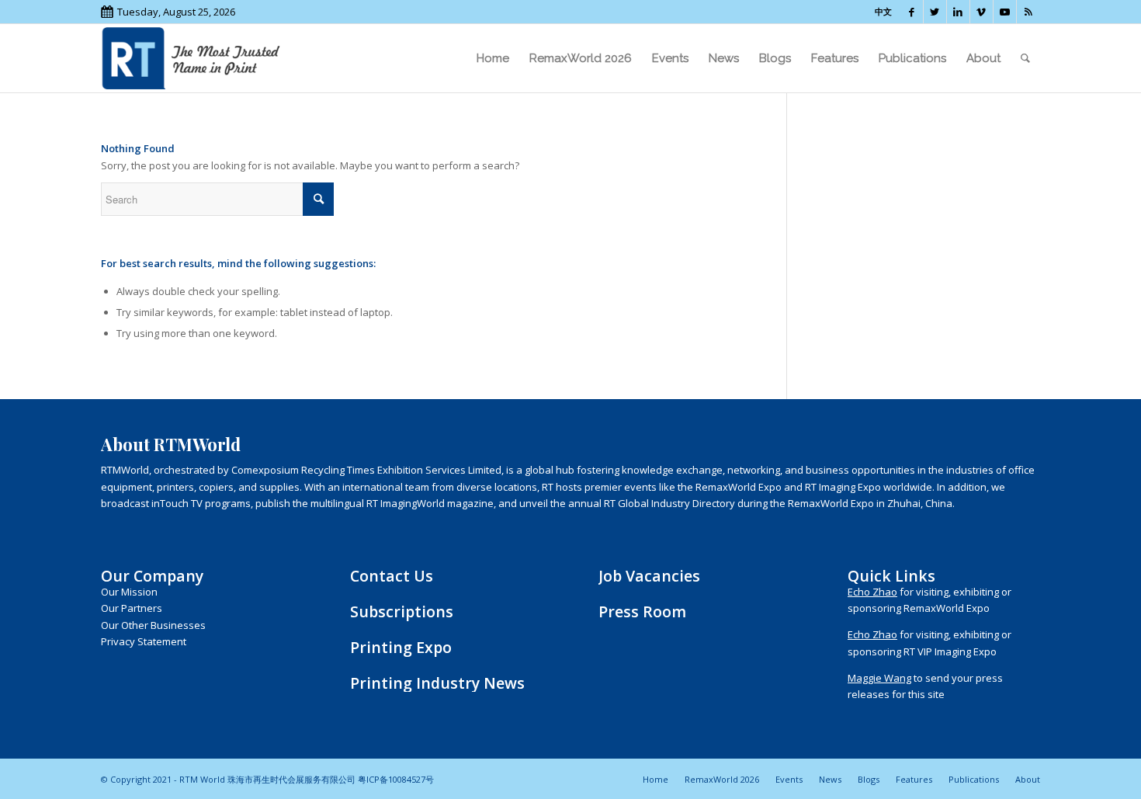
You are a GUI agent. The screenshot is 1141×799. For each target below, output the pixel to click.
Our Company (152, 575)
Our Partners (131, 608)
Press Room (642, 611)
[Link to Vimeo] (981, 11)
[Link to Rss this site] (1028, 11)
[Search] (1025, 58)
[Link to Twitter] (935, 11)
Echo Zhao (872, 592)
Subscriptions (401, 611)
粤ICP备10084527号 (396, 779)
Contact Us (391, 575)
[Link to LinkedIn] (958, 11)
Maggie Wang (879, 678)
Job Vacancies (649, 575)
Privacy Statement (143, 641)
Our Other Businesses (153, 625)
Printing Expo (401, 647)
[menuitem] (492, 58)
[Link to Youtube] (1005, 11)
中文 (883, 11)
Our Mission (129, 592)
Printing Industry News (437, 682)
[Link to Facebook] (911, 11)
